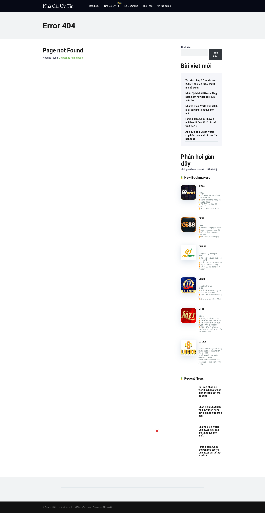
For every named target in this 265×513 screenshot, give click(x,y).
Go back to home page (71, 57)
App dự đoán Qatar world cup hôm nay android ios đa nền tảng (201, 135)
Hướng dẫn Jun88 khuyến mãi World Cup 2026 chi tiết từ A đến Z (201, 122)
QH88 (201, 278)
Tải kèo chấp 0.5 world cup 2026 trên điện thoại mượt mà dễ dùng (200, 84)
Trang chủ (94, 5)
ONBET (202, 246)
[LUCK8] (188, 354)
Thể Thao (148, 5)
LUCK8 (202, 341)
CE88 (201, 218)
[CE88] (188, 231)
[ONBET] (188, 259)
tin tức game (164, 5)
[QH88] (188, 291)
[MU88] (188, 322)
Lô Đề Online (131, 5)
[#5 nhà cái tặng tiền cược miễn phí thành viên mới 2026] (58, 5)
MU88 (201, 309)
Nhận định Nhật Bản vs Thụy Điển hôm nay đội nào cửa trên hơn (201, 97)
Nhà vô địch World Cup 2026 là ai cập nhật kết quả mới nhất (201, 110)
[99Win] (188, 199)
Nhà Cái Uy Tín (111, 5)
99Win (201, 186)
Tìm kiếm (185, 47)
